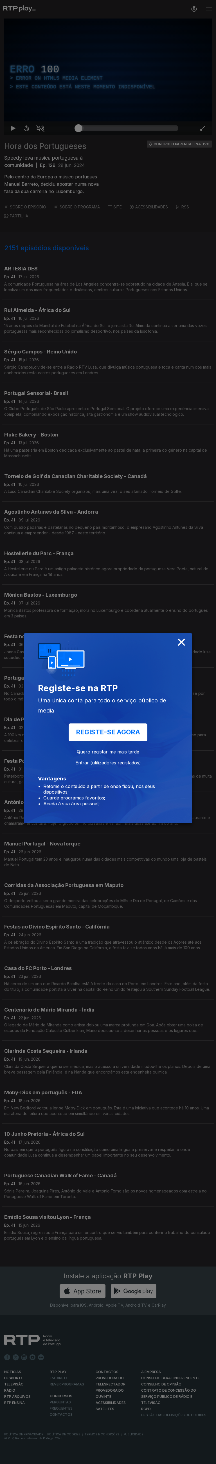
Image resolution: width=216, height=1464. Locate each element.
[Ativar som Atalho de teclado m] (36, 1457)
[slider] (128, 1457)
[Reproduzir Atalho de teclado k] (9, 1457)
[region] (108, 732)
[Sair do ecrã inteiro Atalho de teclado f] (207, 1457)
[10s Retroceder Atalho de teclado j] (22, 1457)
